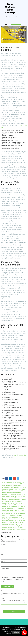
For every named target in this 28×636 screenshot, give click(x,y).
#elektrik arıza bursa (20, 487)
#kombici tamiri (19, 505)
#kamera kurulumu (17, 503)
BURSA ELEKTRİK (20, 455)
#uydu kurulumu (20, 522)
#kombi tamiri (5, 505)
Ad (2, 554)
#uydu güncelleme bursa (9, 522)
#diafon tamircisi (17, 485)
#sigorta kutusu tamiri (13, 508)
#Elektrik (4, 487)
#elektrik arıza (11, 487)
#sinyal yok (16, 510)
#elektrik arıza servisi (7, 489)
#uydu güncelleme (20, 520)
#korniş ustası (16, 506)
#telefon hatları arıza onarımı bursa (11, 513)
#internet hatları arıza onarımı (14, 501)
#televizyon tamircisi (14, 517)
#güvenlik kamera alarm (8, 499)
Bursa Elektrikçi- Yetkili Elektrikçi (10, 8)
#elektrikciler (14, 494)
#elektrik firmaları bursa (12, 491)
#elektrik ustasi (11, 492)
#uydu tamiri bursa (7, 529)
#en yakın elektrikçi (17, 496)
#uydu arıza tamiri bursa (8, 520)
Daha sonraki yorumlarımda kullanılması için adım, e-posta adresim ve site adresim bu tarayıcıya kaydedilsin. (12, 579)
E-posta (3, 561)
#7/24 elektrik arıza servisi (9, 482)
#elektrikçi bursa (6, 494)
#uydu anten (10, 519)
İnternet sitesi (5, 568)
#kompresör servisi (7, 506)
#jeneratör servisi (7, 503)
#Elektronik (9, 496)
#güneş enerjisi (18, 498)
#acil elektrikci (20, 482)
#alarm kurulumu (6, 484)
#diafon (10, 485)
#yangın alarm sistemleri (19, 529)
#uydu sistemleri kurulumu (9, 526)
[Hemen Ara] (24, 633)
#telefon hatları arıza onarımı (13, 512)
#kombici (12, 505)
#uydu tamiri (19, 527)
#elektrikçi (18, 492)
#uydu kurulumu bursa (8, 524)
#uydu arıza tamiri (19, 519)
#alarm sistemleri (16, 484)
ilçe (10, 532)
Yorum (3, 544)
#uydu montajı (18, 524)
